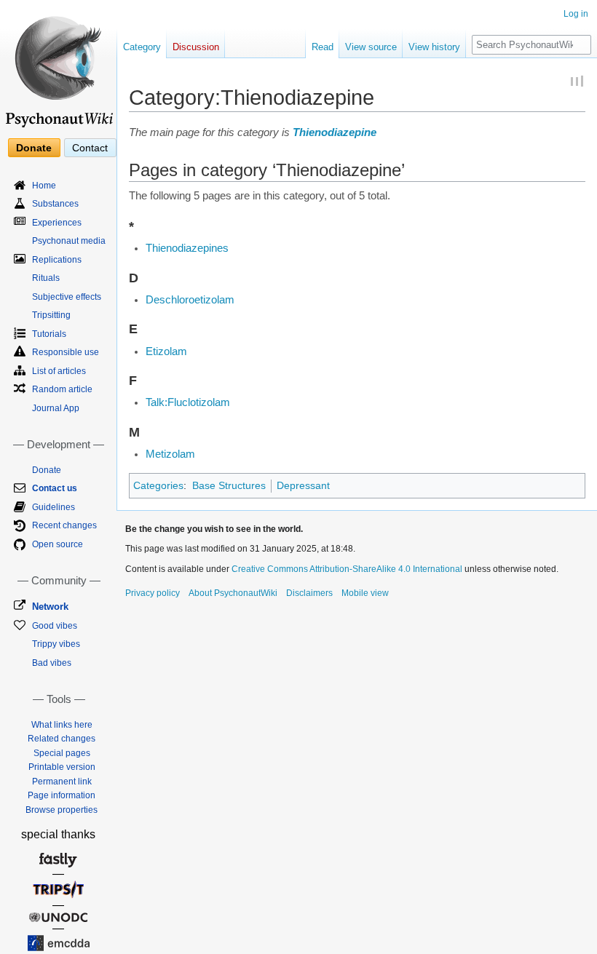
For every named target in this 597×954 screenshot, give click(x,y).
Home (44, 185)
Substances (55, 204)
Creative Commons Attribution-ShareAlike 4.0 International (347, 569)
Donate (34, 148)
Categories (158, 485)
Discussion (196, 46)
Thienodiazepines (187, 248)
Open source (57, 544)
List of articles (59, 371)
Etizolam (166, 351)
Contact (90, 148)
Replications (57, 260)
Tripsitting (51, 315)
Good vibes (54, 626)
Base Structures (229, 485)
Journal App (55, 408)
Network (50, 606)
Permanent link (62, 781)
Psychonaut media (69, 241)
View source (371, 46)
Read (322, 46)
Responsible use (65, 352)
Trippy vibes (56, 644)
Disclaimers (309, 593)
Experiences (57, 223)
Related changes (61, 739)
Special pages (61, 753)
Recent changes (64, 525)
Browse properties (61, 810)
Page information (61, 795)
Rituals (46, 278)
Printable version (61, 767)
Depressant (303, 485)
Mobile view (365, 593)
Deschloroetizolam (190, 300)
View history (434, 46)
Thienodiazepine (334, 132)
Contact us (54, 488)
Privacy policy (152, 593)
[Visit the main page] (58, 65)
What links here (61, 725)
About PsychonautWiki (233, 593)
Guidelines (53, 507)
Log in (576, 14)
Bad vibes (51, 663)
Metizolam (170, 454)
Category (142, 46)
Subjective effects (66, 297)
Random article (62, 389)
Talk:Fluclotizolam (188, 402)
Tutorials (49, 334)
